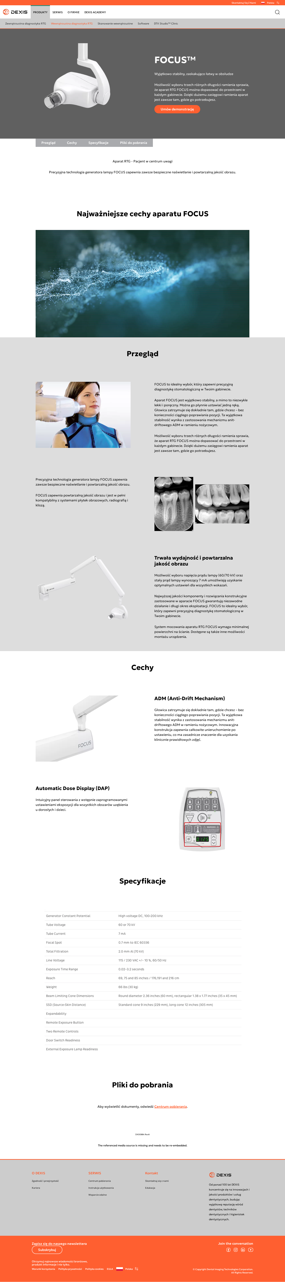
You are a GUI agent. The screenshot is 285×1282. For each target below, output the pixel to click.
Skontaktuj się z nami (244, 3)
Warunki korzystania (43, 1268)
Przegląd (48, 143)
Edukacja (150, 1187)
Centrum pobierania (170, 1106)
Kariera (36, 1187)
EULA (110, 1268)
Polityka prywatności (70, 1268)
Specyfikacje (98, 143)
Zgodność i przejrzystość (45, 1180)
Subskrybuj (47, 1250)
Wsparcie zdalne (97, 1194)
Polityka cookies (94, 1268)
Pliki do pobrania (133, 143)
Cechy (72, 143)
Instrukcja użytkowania (101, 1187)
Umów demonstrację (177, 109)
